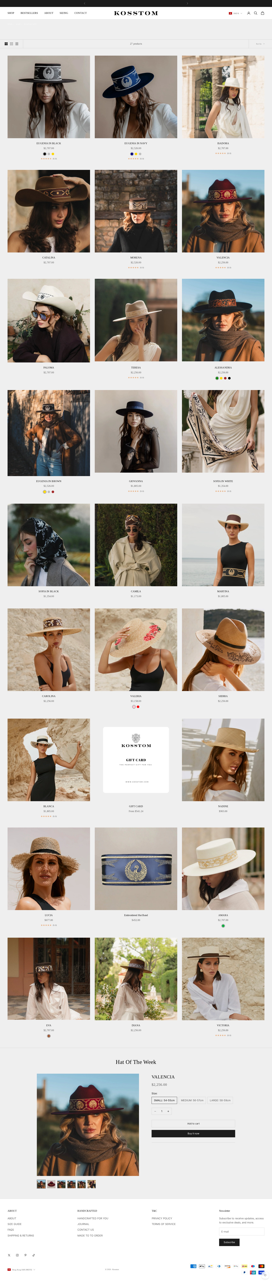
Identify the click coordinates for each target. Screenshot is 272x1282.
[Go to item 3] (61, 1184)
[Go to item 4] (71, 1184)
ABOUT (48, 13)
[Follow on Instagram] (17, 1255)
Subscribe (229, 1242)
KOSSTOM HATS (30, 24)
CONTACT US (85, 1229)
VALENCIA (223, 257)
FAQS (11, 1229)
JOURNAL (83, 1224)
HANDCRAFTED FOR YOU (92, 1218)
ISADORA (223, 143)
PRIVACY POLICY (162, 1218)
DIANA (136, 1025)
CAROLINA (49, 696)
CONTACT (80, 13)
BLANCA (48, 806)
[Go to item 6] (91, 1184)
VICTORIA (223, 1025)
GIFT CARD (136, 806)
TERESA (136, 367)
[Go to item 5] (81, 1184)
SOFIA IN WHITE (223, 481)
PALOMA (48, 367)
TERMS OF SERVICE (164, 1224)
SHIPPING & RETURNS (21, 1235)
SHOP (11, 13)
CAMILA (136, 591)
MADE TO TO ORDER (90, 1235)
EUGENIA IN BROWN (49, 481)
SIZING (64, 13)
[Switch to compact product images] (16, 44)
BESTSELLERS (29, 13)
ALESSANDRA (223, 367)
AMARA (223, 915)
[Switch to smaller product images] (11, 44)
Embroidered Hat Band (136, 915)
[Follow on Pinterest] (25, 1255)
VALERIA (136, 696)
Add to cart (193, 1123)
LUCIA (49, 915)
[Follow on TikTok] (33, 1255)
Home (10, 24)
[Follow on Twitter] (9, 1255)
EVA (48, 1025)
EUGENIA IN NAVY (136, 143)
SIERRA (223, 696)
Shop (18, 24)
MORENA (136, 257)
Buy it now (193, 1133)
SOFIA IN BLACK (49, 591)
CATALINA (48, 257)
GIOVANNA (136, 481)
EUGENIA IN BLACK (49, 143)
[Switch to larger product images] (6, 44)
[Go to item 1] (41, 1184)
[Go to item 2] (51, 1184)
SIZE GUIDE (15, 1224)
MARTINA (223, 591)
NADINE (223, 806)
